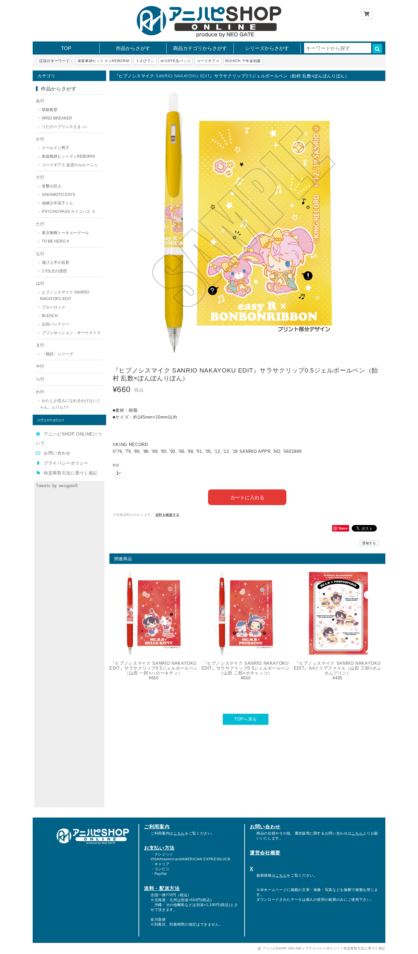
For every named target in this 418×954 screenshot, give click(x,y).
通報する (369, 543)
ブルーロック (53, 307)
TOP (66, 48)
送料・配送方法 (162, 888)
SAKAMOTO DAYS (58, 194)
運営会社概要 (265, 852)
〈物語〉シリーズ (57, 354)
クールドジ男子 (55, 148)
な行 (40, 253)
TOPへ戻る (245, 719)
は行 (40, 283)
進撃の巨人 (51, 186)
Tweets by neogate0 (57, 485)
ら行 (40, 378)
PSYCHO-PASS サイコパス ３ (68, 211)
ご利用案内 (156, 826)
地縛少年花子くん (57, 203)
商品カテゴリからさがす (200, 48)
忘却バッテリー (55, 324)
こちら (179, 833)
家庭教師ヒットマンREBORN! (104, 61)
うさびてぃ (145, 61)
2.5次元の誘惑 (54, 271)
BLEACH (50, 315)
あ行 (40, 100)
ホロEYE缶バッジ (175, 61)
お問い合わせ (57, 453)
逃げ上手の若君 (55, 262)
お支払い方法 (159, 848)
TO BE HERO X (55, 241)
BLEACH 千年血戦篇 (243, 61)
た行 (40, 223)
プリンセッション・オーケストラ (71, 332)
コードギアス (208, 61)
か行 (40, 138)
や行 (40, 366)
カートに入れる (247, 497)
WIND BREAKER (57, 118)
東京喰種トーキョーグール (65, 233)
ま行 (40, 344)
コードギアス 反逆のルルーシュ (70, 165)
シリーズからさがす (267, 48)
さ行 (40, 177)
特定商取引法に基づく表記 (70, 472)
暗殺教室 (49, 109)
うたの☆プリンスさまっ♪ (64, 126)
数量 (116, 465)
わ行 (40, 391)
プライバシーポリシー (66, 463)
